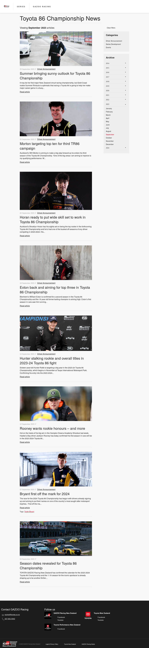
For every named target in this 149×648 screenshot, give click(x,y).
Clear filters (110, 28)
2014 (107, 63)
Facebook (61, 617)
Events (108, 47)
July (107, 128)
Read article (25, 91)
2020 (107, 91)
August (108, 131)
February (109, 111)
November (110, 141)
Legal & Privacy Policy (52, 644)
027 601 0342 (10, 619)
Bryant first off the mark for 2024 (45, 493)
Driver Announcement (46, 69)
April (107, 118)
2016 (107, 72)
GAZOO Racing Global (88, 644)
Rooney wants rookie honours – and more (52, 428)
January (109, 108)
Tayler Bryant (29, 511)
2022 (107, 100)
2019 (107, 86)
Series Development (113, 44)
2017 (107, 77)
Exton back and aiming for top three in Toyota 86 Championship (55, 289)
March (108, 115)
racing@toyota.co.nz (12, 615)
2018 (107, 81)
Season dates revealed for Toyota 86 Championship (48, 565)
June (108, 125)
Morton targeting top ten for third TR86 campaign (50, 146)
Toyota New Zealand (70, 644)
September (110, 134)
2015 (107, 68)
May (107, 121)
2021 (107, 95)
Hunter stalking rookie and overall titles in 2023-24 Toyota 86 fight (52, 360)
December (110, 144)
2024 (107, 148)
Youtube (60, 620)
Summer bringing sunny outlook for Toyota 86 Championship (55, 75)
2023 (107, 104)
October (109, 138)
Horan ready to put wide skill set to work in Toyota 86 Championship (53, 219)
